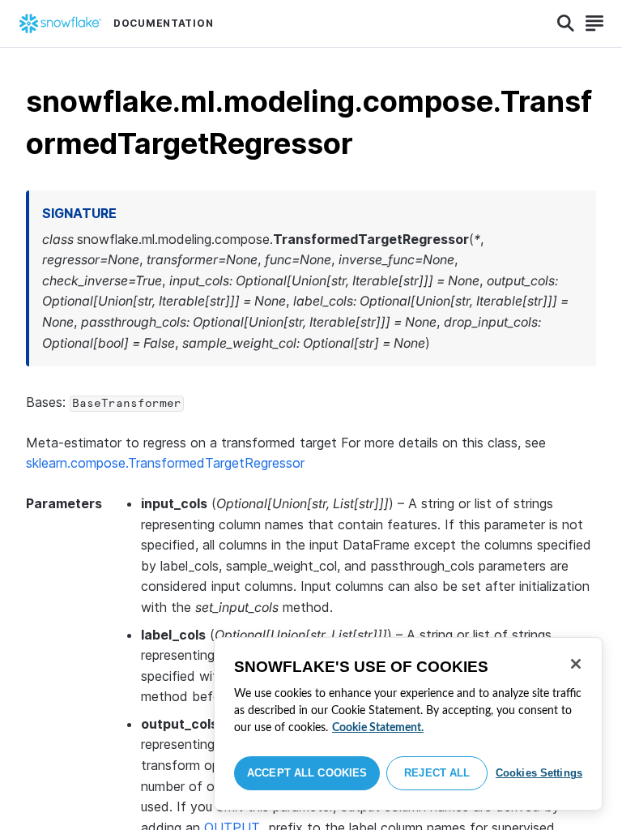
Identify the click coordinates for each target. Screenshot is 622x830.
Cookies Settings (539, 773)
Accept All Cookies (307, 773)
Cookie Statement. (378, 728)
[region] (408, 724)
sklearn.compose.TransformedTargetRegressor (165, 463)
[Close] (576, 664)
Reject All (437, 773)
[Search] (565, 23)
